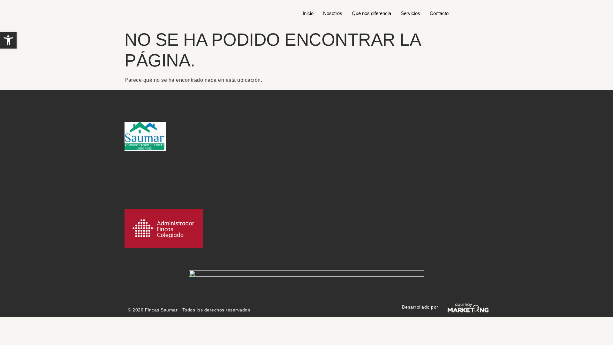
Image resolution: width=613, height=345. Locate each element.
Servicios (410, 13)
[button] (8, 40)
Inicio (308, 13)
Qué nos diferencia (371, 13)
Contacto (439, 13)
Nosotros (332, 13)
